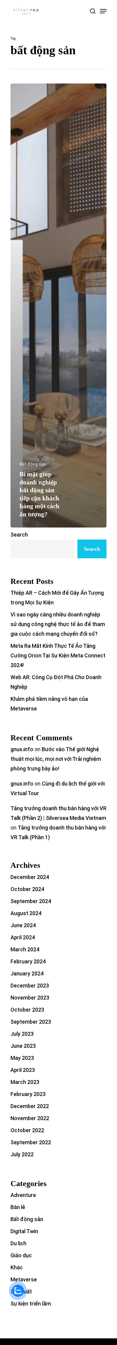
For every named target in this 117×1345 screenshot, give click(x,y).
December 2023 (29, 985)
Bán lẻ (17, 1207)
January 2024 (27, 973)
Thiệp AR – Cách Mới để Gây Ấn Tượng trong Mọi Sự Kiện (57, 598)
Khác (16, 1267)
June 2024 (23, 925)
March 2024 (24, 949)
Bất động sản (33, 464)
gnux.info (21, 749)
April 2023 (22, 1070)
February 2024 (28, 961)
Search (19, 534)
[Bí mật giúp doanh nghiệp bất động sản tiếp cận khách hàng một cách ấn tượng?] (58, 305)
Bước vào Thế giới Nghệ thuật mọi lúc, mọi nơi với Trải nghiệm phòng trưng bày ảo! (55, 759)
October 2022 (27, 1130)
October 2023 (27, 1009)
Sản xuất (21, 1291)
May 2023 (22, 1058)
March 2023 (24, 1082)
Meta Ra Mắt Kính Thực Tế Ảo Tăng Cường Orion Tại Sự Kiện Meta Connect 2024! (57, 655)
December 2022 (29, 1106)
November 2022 (29, 1118)
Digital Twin (24, 1231)
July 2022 (22, 1154)
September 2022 (30, 1142)
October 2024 (27, 889)
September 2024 (30, 901)
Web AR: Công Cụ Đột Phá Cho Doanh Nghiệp (55, 682)
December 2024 (29, 877)
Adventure (23, 1195)
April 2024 (22, 937)
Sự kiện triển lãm (30, 1303)
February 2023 (28, 1094)
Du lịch (18, 1243)
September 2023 (30, 1022)
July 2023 (22, 1034)
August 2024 (25, 913)
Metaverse (23, 1279)
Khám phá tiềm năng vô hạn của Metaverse (49, 704)
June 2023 (23, 1046)
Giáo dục (21, 1255)
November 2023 (29, 997)
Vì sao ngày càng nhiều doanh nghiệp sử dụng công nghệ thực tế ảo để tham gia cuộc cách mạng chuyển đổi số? (57, 624)
